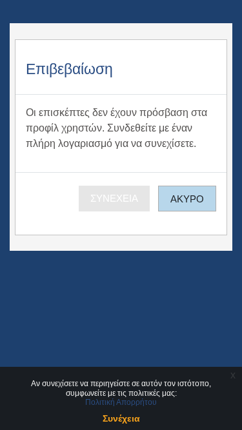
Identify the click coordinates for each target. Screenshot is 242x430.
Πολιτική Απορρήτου (121, 402)
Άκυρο (187, 199)
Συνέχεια (114, 198)
